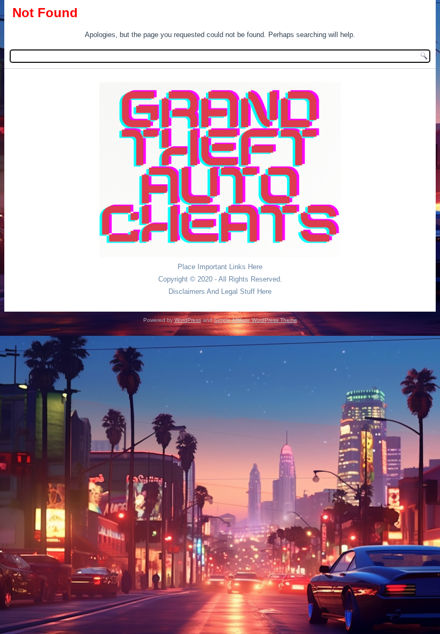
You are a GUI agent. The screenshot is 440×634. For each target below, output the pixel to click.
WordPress (187, 320)
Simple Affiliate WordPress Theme (255, 320)
